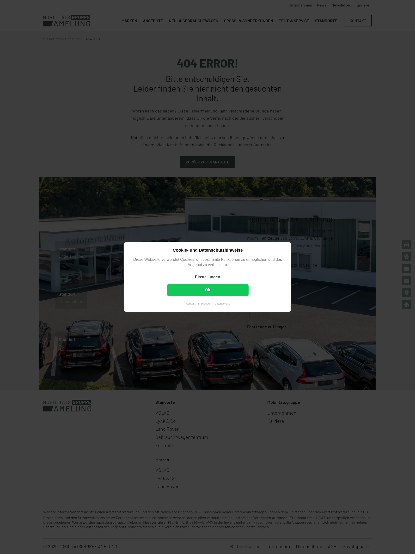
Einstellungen (207, 277)
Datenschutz (221, 303)
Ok (207, 290)
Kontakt (190, 303)
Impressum (205, 303)
